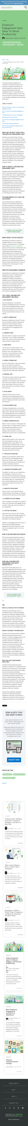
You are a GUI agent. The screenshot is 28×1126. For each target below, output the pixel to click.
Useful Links (13, 1083)
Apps (13, 1096)
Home (3, 59)
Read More (20, 843)
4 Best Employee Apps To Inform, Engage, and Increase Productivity (13, 960)
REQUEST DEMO (14, 760)
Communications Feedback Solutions (12, 42)
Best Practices (7, 774)
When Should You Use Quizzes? (9, 117)
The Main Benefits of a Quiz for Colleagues (12, 115)
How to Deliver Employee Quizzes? (10, 123)
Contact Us (13, 1103)
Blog (7, 59)
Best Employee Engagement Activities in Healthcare (11, 1012)
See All (4, 783)
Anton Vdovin (9, 1066)
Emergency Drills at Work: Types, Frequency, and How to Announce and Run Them (14, 913)
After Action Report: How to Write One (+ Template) (12, 867)
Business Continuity (19, 774)
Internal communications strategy (12, 1061)
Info (13, 1090)
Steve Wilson (10, 828)
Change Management (9, 778)
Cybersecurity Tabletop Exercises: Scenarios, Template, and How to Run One (13, 821)
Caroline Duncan (8, 38)
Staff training (20, 44)
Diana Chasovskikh (14, 968)
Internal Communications (9, 44)
